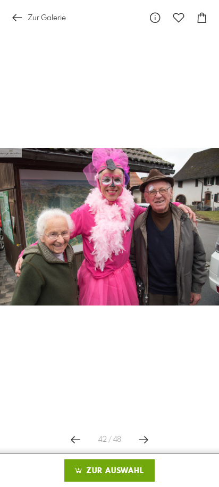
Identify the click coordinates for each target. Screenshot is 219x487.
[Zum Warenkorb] (202, 18)
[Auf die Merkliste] (178, 18)
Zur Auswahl (113, 471)
